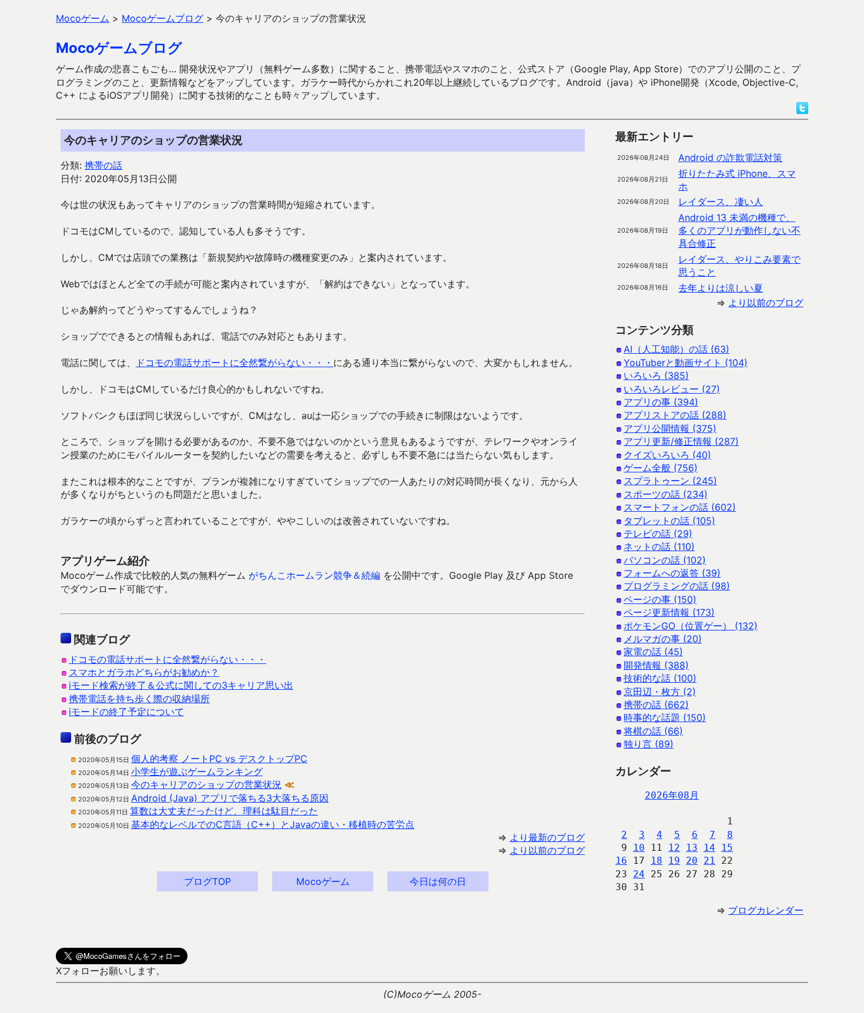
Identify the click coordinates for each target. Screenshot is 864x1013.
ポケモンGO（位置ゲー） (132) (691, 626)
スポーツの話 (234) (666, 494)
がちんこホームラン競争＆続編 (314, 575)
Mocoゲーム (323, 881)
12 (674, 847)
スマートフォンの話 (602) (680, 507)
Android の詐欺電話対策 (730, 157)
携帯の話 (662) (656, 704)
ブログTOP (207, 881)
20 (692, 860)
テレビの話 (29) (658, 533)
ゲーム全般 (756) (661, 468)
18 (656, 860)
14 (709, 847)
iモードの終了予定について (126, 711)
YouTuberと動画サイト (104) (686, 362)
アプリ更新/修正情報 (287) (681, 441)
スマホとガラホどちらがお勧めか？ (144, 672)
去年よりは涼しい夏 (720, 288)
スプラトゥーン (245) (670, 481)
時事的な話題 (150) (665, 717)
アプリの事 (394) (661, 402)
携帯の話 (103, 165)
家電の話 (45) (653, 652)
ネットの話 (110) (659, 546)
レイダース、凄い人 (720, 201)
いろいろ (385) (656, 375)
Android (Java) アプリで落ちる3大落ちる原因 (230, 798)
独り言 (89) (649, 744)
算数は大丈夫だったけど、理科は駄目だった (224, 811)
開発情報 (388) (656, 665)
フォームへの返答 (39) (672, 573)
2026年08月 (672, 795)
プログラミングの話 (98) (677, 586)
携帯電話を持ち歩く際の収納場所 (139, 699)
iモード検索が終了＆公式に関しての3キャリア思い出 (181, 685)
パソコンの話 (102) (665, 560)
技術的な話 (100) (660, 678)
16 (621, 860)
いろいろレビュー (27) (672, 389)
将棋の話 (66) (653, 731)
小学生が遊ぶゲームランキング (197, 771)
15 (727, 847)
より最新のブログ (547, 837)
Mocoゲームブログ (119, 47)
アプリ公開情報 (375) (670, 428)
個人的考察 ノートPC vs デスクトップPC (219, 758)
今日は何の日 (438, 881)
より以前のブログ (547, 850)
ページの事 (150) (660, 599)
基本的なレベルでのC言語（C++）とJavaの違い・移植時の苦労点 (272, 824)
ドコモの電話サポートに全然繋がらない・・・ (234, 362)
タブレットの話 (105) (669, 520)
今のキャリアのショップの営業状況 (206, 784)
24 (639, 874)
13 (692, 847)
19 (674, 860)
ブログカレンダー (765, 910)
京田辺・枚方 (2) (660, 691)
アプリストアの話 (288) (675, 415)
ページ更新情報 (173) (669, 612)
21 (709, 860)
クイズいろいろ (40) (667, 455)
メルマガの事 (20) (663, 639)
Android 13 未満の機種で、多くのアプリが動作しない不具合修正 (739, 231)
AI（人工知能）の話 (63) (676, 349)
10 (639, 847)
